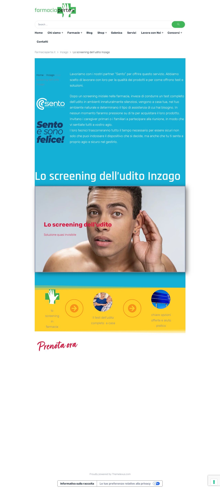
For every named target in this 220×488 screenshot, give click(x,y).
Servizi (131, 32)
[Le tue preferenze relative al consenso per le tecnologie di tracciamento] (214, 482)
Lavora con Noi (151, 32)
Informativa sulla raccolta (77, 483)
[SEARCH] (178, 24)
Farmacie (73, 32)
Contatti (42, 41)
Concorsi (174, 32)
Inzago (50, 75)
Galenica (116, 32)
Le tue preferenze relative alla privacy (125, 483)
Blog (89, 32)
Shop (100, 32)
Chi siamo (54, 32)
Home (39, 32)
